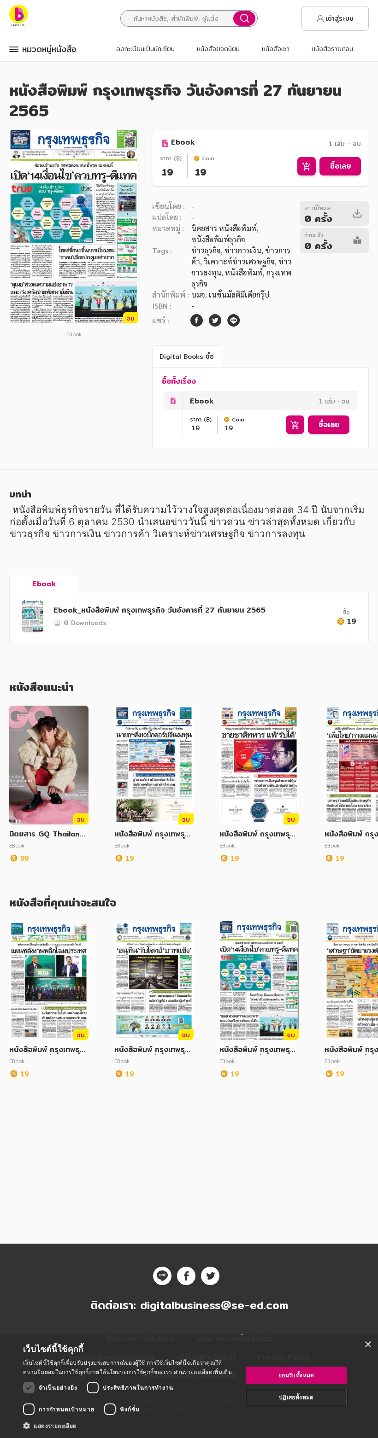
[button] (129, 1425)
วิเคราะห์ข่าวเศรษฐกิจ (239, 261)
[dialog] (189, 1386)
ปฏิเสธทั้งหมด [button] (296, 1397)
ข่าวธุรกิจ (206, 250)
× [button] (367, 1344)
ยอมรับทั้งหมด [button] (296, 1375)
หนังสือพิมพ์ (244, 272)
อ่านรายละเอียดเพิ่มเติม (203, 1372)
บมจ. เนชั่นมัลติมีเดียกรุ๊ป (230, 294)
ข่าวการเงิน (242, 250)
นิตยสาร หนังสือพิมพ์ (224, 228)
